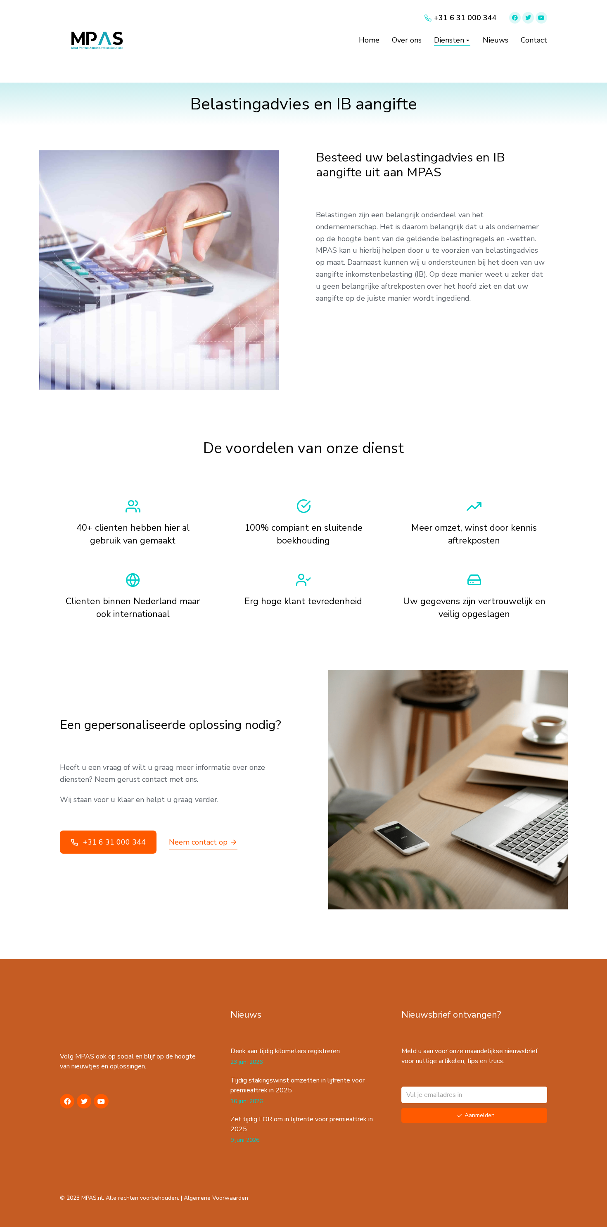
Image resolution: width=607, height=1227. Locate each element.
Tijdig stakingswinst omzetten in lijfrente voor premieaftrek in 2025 (297, 1085)
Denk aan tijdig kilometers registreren (285, 1051)
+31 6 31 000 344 (114, 842)
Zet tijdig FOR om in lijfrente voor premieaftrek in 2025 (301, 1124)
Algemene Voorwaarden (216, 1198)
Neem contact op (198, 842)
